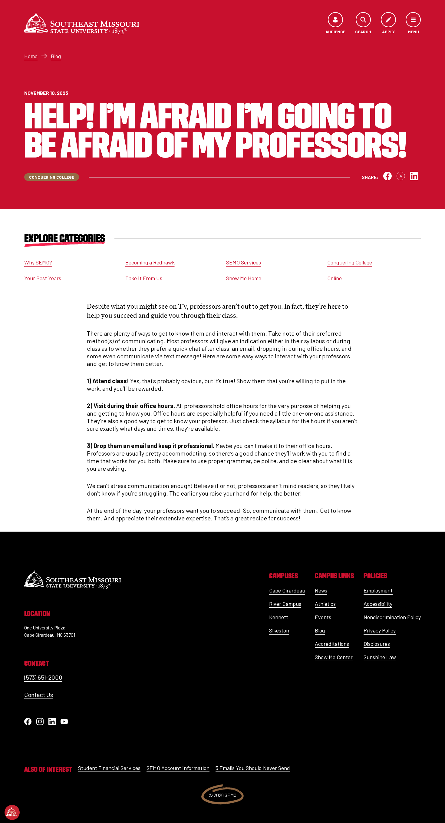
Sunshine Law (380, 657)
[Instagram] (40, 721)
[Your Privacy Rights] (12, 812)
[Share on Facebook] (387, 176)
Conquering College (349, 262)
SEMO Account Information (178, 768)
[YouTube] (64, 721)
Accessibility (378, 603)
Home (31, 56)
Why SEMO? (38, 262)
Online (334, 278)
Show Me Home (243, 278)
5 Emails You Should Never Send (253, 768)
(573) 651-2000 (43, 677)
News (321, 590)
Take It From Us (143, 278)
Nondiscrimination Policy (392, 617)
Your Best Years (42, 278)
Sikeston (279, 630)
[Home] (81, 23)
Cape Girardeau (287, 590)
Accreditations (332, 643)
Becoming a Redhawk (150, 262)
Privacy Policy (380, 630)
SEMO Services (243, 262)
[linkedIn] (52, 721)
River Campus (285, 603)
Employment (378, 590)
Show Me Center (334, 657)
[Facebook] (27, 721)
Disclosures (377, 643)
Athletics (325, 603)
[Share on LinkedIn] (414, 176)
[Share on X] (400, 176)
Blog (56, 56)
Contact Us (38, 694)
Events (323, 617)
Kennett (278, 617)
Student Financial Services (109, 768)
